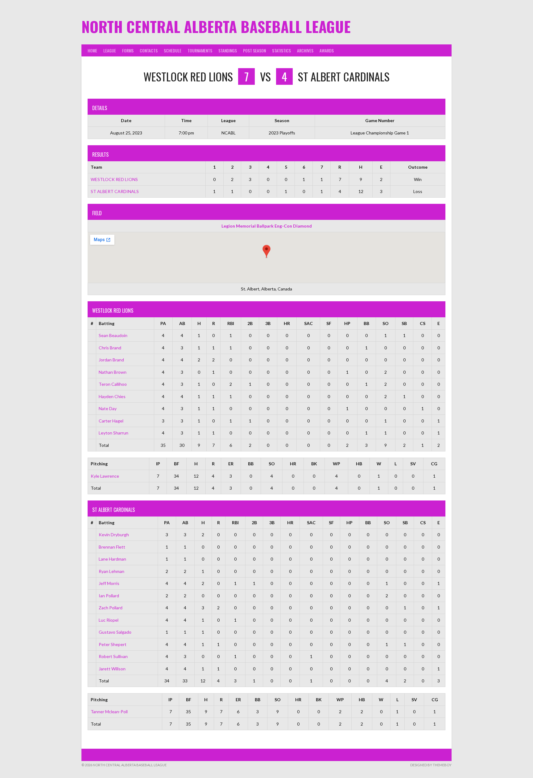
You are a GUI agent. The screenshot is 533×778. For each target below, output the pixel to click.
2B (250, 323)
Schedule (172, 50)
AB (182, 323)
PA (163, 323)
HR (287, 323)
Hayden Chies (112, 396)
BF (176, 463)
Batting (106, 323)
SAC (308, 323)
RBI (230, 323)
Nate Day (108, 408)
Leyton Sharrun (113, 432)
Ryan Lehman (111, 571)
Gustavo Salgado (115, 632)
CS (422, 323)
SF (328, 323)
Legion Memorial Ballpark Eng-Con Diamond (266, 225)
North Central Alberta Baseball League (216, 26)
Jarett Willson (112, 668)
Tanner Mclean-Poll (109, 711)
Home (92, 50)
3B (268, 323)
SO (385, 323)
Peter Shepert (112, 644)
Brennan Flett (112, 547)
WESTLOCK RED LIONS (114, 179)
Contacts (149, 50)
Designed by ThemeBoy (431, 765)
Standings (227, 50)
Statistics (281, 50)
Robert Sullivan (113, 656)
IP (158, 463)
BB (366, 323)
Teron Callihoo (113, 384)
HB (359, 463)
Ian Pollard (109, 595)
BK (314, 463)
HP (347, 323)
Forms (128, 50)
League (109, 50)
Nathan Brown (112, 372)
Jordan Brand (111, 359)
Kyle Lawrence (105, 476)
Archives (305, 50)
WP (336, 463)
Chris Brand (110, 347)
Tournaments (200, 50)
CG (434, 463)
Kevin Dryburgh (114, 534)
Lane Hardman (112, 559)
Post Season (254, 50)
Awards (327, 50)
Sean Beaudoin (113, 335)
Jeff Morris (109, 583)
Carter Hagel (111, 420)
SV (413, 463)
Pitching (99, 463)
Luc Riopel (108, 620)
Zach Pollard (110, 607)
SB (404, 323)
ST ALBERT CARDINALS (115, 191)
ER (230, 463)
